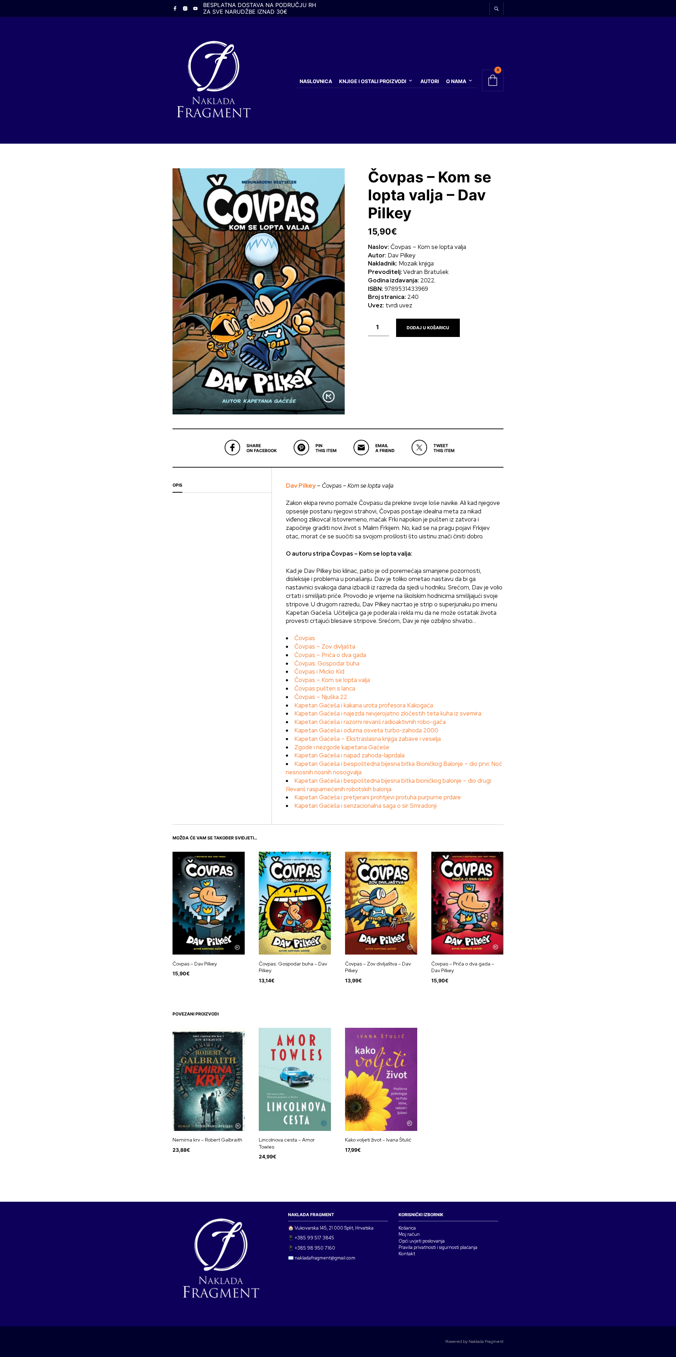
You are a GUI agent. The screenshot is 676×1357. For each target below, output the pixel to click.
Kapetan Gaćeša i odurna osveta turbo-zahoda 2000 (366, 730)
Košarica (407, 1228)
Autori (429, 81)
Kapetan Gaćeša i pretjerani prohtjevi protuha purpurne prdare (377, 797)
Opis (177, 485)
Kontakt (407, 1254)
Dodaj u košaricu (428, 327)
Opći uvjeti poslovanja (422, 1241)
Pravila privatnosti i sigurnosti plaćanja (438, 1247)
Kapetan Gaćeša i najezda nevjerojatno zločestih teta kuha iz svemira (387, 713)
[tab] (222, 485)
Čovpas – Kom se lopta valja (332, 680)
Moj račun (409, 1234)
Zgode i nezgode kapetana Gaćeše (341, 747)
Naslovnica (316, 81)
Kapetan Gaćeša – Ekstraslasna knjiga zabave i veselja (367, 739)
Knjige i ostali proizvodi (372, 81)
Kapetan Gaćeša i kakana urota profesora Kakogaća (363, 705)
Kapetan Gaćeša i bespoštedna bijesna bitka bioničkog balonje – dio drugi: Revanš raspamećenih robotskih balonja (389, 785)
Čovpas (304, 638)
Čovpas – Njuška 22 (320, 697)
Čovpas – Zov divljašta (324, 646)
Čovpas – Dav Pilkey (195, 964)
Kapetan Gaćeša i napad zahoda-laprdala (349, 755)
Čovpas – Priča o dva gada (330, 655)
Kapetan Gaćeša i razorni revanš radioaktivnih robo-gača (370, 722)
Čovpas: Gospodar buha (326, 663)
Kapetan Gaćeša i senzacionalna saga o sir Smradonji (365, 805)
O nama (456, 81)
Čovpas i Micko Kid (319, 671)
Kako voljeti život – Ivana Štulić (378, 1140)
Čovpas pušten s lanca (324, 688)
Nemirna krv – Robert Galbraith (207, 1140)
